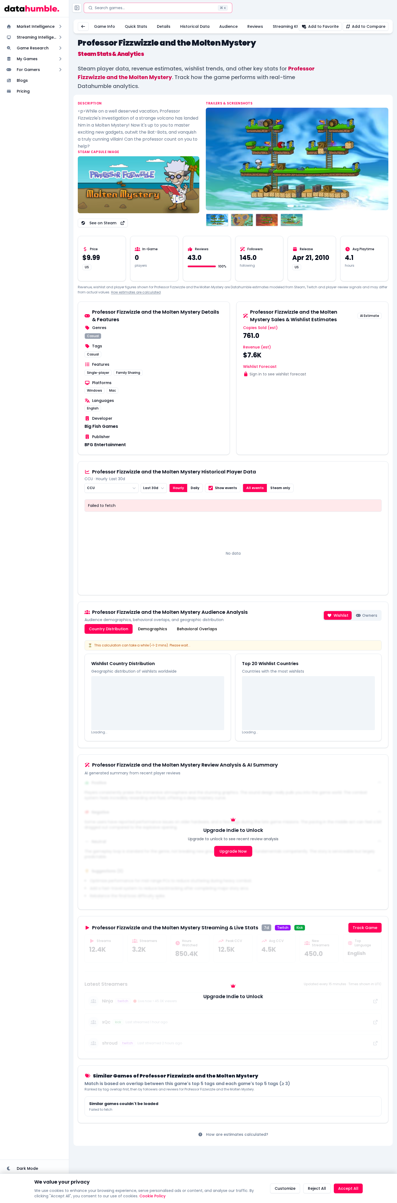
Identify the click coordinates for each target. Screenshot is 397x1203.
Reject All (317, 1188)
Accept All (348, 1188)
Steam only (280, 488)
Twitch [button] (282, 927)
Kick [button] (300, 927)
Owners (369, 615)
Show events (226, 488)
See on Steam (102, 223)
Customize (285, 1188)
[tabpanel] (233, 690)
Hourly (178, 488)
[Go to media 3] (301, 206)
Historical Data (195, 26)
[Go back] (83, 26)
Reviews (255, 26)
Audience (228, 26)
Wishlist (341, 615)
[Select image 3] (266, 220)
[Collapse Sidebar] (77, 7)
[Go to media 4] (306, 206)
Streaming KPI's (288, 26)
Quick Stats (136, 26)
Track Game (365, 927)
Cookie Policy (152, 1196)
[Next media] (381, 159)
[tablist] (153, 629)
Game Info (104, 26)
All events (255, 488)
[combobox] (112, 488)
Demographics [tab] (152, 629)
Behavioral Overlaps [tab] (197, 629)
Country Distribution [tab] (108, 629)
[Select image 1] (217, 220)
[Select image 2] (242, 220)
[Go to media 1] (290, 206)
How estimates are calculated (136, 292)
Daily (195, 488)
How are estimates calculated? (237, 1134)
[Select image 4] (291, 220)
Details (163, 26)
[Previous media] (213, 159)
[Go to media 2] (297, 206)
